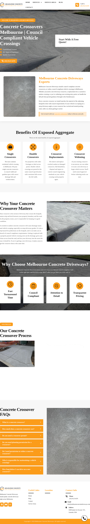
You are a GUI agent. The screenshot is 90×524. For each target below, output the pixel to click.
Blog (61, 2)
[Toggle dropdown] (41, 2)
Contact (29, 7)
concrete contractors (61, 114)
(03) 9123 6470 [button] (84, 6)
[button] (21, 422)
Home (28, 2)
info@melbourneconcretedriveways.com (79, 504)
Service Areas (50, 2)
